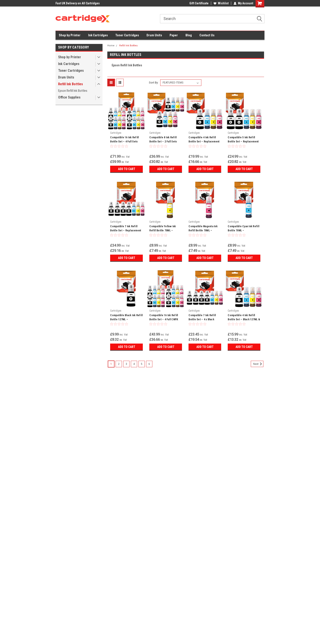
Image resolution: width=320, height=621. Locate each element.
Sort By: (153, 82)
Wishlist (223, 3)
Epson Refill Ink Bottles (72, 91)
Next (256, 364)
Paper (174, 35)
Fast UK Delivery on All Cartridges (78, 3)
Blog (188, 35)
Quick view (126, 126)
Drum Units (154, 35)
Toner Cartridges (127, 35)
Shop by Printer (70, 35)
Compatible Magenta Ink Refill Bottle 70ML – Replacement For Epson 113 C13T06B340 (203, 232)
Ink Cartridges (98, 35)
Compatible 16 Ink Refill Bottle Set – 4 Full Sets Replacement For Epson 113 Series (124, 143)
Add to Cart (126, 169)
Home (111, 45)
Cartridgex (115, 132)
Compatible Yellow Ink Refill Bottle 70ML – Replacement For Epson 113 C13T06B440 (163, 232)
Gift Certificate (199, 3)
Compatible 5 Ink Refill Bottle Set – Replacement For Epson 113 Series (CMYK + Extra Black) (243, 143)
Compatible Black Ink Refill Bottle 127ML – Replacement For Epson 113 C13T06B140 (126, 321)
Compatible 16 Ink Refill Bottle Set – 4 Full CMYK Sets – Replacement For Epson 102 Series (164, 321)
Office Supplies (69, 97)
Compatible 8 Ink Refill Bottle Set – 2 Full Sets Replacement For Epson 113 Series (163, 143)
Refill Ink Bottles (70, 84)
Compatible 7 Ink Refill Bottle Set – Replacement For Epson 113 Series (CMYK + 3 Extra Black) (125, 232)
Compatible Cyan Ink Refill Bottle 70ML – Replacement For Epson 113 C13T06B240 (243, 232)
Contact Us (206, 35)
